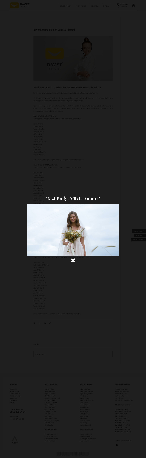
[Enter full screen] (116, 253)
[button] (73, 260)
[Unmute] (33, 253)
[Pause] (29, 253)
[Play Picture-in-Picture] (112, 253)
